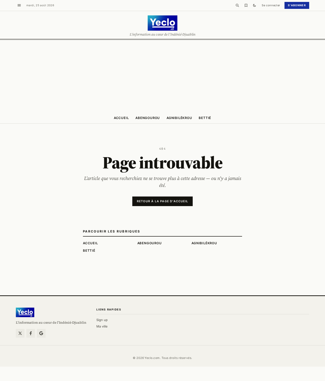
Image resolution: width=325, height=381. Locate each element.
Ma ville (102, 326)
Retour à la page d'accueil (162, 201)
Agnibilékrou (179, 118)
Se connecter (271, 5)
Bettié (205, 118)
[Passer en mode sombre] (254, 5)
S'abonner (297, 5)
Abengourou (147, 118)
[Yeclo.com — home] (162, 23)
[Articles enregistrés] (246, 5)
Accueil (121, 118)
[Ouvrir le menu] (19, 5)
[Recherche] (237, 5)
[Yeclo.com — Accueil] (25, 312)
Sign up (102, 320)
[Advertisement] (162, 75)
